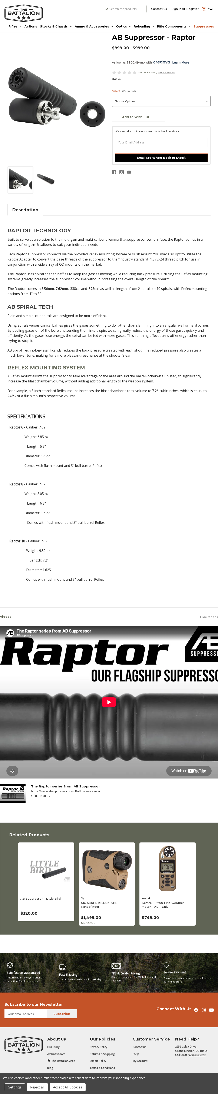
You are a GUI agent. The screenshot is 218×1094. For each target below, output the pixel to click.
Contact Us (159, 8)
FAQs (136, 1054)
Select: (124, 91)
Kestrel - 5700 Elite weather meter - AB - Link (163, 904)
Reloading (142, 26)
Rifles (13, 26)
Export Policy (98, 1061)
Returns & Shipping (102, 1054)
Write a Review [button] (166, 72)
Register (192, 8)
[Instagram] (121, 172)
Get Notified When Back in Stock (46, 868)
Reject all (37, 1087)
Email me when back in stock (161, 158)
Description (25, 209)
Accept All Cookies (67, 1087)
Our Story (53, 1047)
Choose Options (168, 868)
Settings (15, 1087)
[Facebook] (114, 172)
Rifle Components (171, 26)
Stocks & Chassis (54, 26)
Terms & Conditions (102, 1068)
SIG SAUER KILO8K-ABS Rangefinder (99, 904)
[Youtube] (129, 172)
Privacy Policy (98, 1047)
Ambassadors (56, 1054)
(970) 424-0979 (196, 1055)
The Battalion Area (63, 1061)
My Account (140, 1061)
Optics (121, 26)
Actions (30, 26)
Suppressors (204, 26)
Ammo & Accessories (92, 26)
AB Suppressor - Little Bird (40, 898)
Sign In (176, 8)
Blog (50, 1068)
